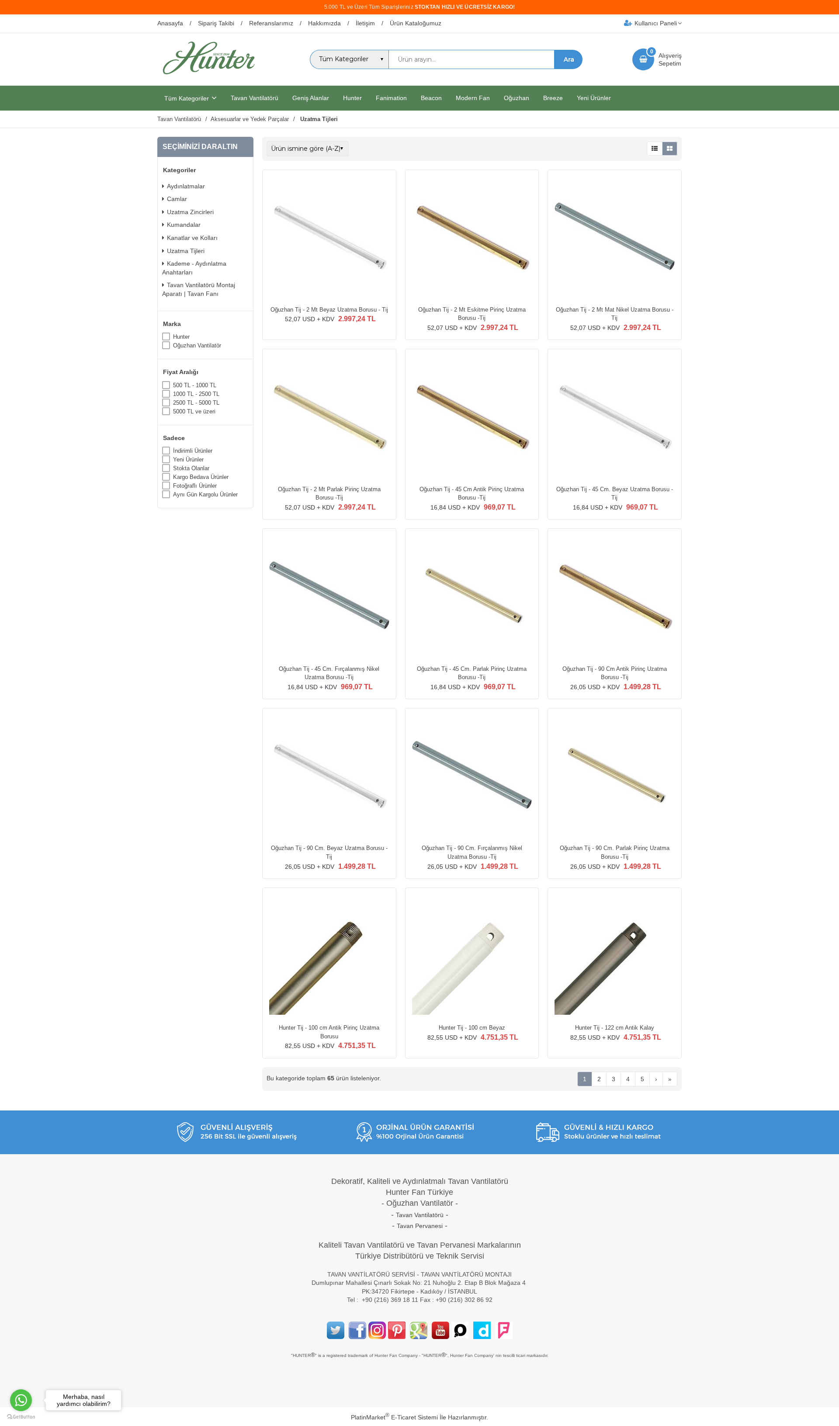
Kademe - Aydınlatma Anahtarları (194, 268)
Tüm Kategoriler (186, 98)
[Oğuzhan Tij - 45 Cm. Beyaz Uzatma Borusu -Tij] (615, 417)
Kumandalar (184, 224)
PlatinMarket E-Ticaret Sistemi (394, 1417)
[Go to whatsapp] (21, 1400)
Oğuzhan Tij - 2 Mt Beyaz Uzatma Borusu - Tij (329, 309)
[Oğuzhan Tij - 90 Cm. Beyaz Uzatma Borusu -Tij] (329, 776)
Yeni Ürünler (188, 459)
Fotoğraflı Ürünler (195, 485)
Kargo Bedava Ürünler (201, 477)
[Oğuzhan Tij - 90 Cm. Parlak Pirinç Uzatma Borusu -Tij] (615, 776)
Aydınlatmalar (186, 186)
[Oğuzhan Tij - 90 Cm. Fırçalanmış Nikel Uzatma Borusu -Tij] (472, 776)
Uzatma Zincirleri (190, 211)
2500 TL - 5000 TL (196, 402)
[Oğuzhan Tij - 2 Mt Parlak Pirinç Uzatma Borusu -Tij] (329, 417)
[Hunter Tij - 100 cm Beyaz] (472, 956)
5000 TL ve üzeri (194, 411)
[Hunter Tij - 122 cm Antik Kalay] (615, 956)
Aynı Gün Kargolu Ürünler (205, 494)
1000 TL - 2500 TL (196, 394)
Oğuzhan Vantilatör (197, 345)
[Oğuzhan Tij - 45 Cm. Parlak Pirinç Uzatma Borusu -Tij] (472, 596)
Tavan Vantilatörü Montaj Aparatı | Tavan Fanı (198, 289)
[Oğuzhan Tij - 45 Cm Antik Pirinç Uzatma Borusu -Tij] (472, 417)
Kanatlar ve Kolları (192, 237)
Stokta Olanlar (191, 468)
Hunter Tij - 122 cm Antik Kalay (614, 1027)
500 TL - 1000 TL (194, 385)
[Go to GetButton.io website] (21, 1417)
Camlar (177, 198)
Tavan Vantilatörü (420, 1214)
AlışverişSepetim (670, 59)
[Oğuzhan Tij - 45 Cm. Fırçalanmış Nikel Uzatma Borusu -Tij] (329, 596)
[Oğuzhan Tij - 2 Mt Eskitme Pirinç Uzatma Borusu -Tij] (472, 238)
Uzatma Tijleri (186, 250)
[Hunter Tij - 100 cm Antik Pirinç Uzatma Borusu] (329, 956)
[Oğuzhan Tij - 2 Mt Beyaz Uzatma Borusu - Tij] (329, 238)
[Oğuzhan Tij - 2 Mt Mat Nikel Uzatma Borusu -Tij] (615, 238)
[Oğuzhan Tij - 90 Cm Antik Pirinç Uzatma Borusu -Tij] (615, 596)
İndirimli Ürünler (192, 451)
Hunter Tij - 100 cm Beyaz (472, 1027)
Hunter (181, 336)
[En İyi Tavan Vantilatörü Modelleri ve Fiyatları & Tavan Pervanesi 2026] (208, 77)
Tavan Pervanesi (420, 1225)
